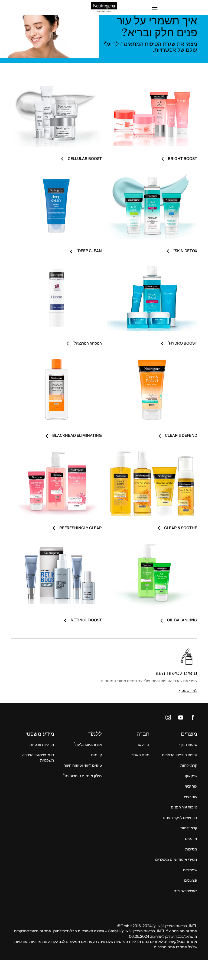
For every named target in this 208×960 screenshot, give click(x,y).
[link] (152, 113)
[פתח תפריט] (174, 8)
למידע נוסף (188, 691)
